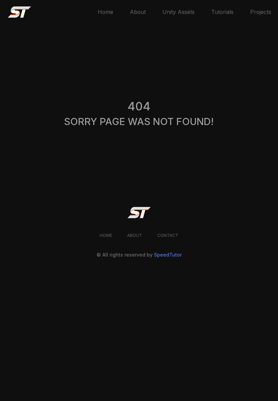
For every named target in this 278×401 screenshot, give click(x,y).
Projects (260, 11)
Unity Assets (178, 11)
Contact (168, 235)
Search (178, 140)
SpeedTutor (168, 255)
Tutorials (222, 11)
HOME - (16, 88)
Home (105, 11)
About (138, 11)
